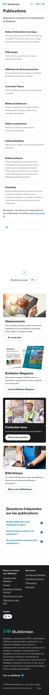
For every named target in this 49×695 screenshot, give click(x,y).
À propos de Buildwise (36, 574)
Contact (6, 584)
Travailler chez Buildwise (9, 579)
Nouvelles (30, 586)
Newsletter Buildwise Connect (12, 590)
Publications (31, 582)
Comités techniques (35, 578)
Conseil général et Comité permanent (17, 688)
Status (39, 688)
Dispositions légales (32, 684)
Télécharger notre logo (11, 602)
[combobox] (33, 280)
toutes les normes (37, 213)
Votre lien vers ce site (12, 596)
